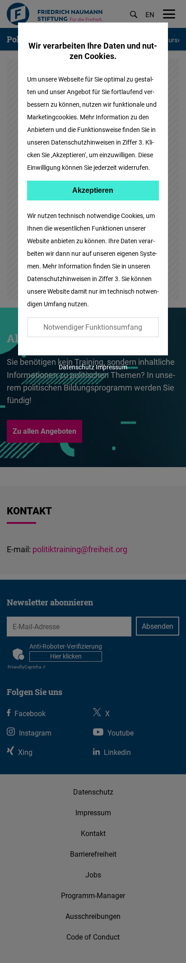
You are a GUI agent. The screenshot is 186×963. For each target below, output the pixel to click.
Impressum (111, 367)
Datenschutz (76, 367)
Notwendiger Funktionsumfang (92, 327)
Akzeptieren (92, 190)
